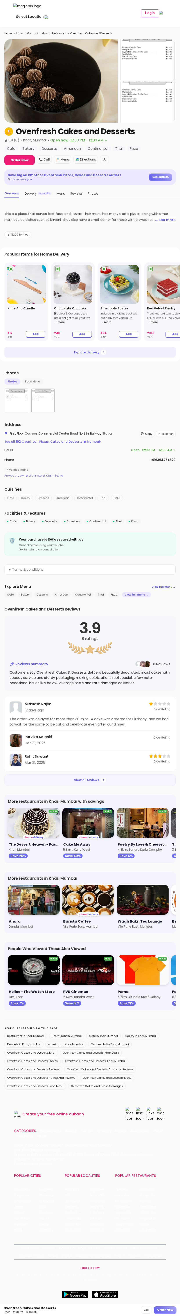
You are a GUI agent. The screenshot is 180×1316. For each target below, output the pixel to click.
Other (42, 1136)
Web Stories (152, 1256)
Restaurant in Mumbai (67, 1036)
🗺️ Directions (85, 159)
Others (90, 1280)
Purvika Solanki (38, 736)
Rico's (144, 1224)
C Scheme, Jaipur (102, 1213)
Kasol (18, 1230)
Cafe (10, 498)
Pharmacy (25, 1136)
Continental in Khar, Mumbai (110, 1044)
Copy (148, 434)
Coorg (43, 1224)
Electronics (140, 1131)
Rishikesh (21, 1224)
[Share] (104, 159)
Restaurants (50, 1131)
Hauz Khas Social (152, 1230)
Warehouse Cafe (152, 1207)
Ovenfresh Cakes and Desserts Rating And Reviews (41, 1078)
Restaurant (59, 33)
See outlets (160, 177)
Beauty (71, 1131)
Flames (145, 1201)
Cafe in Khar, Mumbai (103, 1036)
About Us (48, 1248)
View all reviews (86, 780)
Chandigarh (48, 1195)
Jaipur (18, 1207)
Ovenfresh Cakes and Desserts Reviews (33, 1069)
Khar (45, 33)
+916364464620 (163, 460)
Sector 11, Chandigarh (77, 1213)
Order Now (20, 160)
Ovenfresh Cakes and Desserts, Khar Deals (91, 1053)
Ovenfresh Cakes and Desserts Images (97, 1086)
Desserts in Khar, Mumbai (24, 1044)
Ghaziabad (22, 1201)
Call (146, 1310)
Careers (134, 1256)
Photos (12, 381)
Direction (168, 434)
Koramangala (75, 1190)
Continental (85, 498)
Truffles (121, 1190)
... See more (165, 219)
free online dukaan (65, 1114)
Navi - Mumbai (25, 1218)
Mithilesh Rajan (38, 704)
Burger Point (149, 1195)
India (19, 33)
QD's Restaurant (127, 1230)
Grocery (104, 1131)
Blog (81, 1248)
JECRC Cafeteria (152, 1213)
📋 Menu (62, 159)
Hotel (158, 1131)
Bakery (25, 498)
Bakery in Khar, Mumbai (141, 1036)
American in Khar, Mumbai (65, 1044)
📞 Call (44, 159)
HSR (67, 1195)
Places (39, 1256)
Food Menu (32, 381)
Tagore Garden (101, 1230)
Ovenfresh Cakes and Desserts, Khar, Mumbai (95, 1061)
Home (8, 33)
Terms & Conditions (144, 1248)
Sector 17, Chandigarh (102, 1207)
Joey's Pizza (124, 1224)
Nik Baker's (123, 1201)
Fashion (87, 1131)
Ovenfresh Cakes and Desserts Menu (107, 1078)
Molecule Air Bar (127, 1207)
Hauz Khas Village (77, 1230)
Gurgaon (45, 1190)
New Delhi (21, 1190)
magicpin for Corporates (93, 1256)
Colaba (95, 1218)
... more (60, 322)
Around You (66, 1248)
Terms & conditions (27, 569)
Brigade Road (100, 1190)
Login (150, 13)
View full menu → (164, 587)
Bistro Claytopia (152, 1190)
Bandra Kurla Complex (77, 1218)
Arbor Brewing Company (127, 1195)
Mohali (19, 1213)
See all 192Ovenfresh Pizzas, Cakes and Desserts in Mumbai (52, 441)
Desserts (43, 498)
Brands (67, 1256)
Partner (53, 1256)
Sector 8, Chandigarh (77, 1207)
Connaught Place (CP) (102, 1224)
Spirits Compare (115, 1248)
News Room (30, 1248)
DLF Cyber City (76, 1201)
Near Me (94, 1248)
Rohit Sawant (37, 756)
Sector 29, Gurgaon (102, 1195)
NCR (42, 1207)
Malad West (74, 1224)
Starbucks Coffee (127, 1218)
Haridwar (45, 1230)
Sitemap (25, 1256)
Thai (103, 498)
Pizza (117, 498)
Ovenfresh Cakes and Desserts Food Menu (35, 1086)
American (63, 498)
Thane (44, 1218)
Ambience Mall (101, 1201)
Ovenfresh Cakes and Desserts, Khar (31, 1053)
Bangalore (21, 1195)
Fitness (121, 1131)
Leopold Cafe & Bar (152, 1218)
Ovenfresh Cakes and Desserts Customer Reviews (100, 1069)
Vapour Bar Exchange (127, 1213)
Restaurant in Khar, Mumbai (25, 1036)
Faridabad (46, 1201)
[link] (26, 301)
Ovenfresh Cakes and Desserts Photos (32, 1061)
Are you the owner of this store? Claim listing (33, 475)
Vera (118, 1256)
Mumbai (32, 33)
